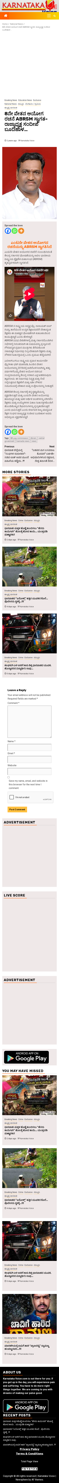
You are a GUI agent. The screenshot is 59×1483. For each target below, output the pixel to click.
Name (11, 741)
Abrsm (33, 438)
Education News (25, 100)
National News (11, 104)
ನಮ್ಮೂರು (21, 104)
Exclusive (37, 100)
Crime (20, 520)
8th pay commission (19, 438)
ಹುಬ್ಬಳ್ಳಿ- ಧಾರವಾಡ (11, 108)
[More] (21, 231)
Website (12, 765)
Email (11, 753)
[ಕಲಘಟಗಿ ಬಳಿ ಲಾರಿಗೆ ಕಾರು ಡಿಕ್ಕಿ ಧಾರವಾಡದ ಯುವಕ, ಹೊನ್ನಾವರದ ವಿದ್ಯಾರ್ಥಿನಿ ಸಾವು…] (29, 633)
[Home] (5, 16)
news (34, 441)
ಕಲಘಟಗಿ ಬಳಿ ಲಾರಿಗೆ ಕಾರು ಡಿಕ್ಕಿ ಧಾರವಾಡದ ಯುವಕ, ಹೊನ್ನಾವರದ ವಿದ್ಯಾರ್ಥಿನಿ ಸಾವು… (28, 667)
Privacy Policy (29, 1449)
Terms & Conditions (29, 1453)
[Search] (54, 16)
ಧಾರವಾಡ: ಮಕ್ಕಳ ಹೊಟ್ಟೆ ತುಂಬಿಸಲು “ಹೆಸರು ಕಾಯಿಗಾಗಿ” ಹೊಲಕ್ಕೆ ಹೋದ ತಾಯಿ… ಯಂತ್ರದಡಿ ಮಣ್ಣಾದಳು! (26, 531)
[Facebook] (8, 231)
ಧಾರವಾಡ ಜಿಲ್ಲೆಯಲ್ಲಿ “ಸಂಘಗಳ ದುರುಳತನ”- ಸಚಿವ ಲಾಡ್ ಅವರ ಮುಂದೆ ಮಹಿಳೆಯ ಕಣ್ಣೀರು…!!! (17, 453)
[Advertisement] (29, 65)
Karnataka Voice (27, 141)
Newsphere (22, 1479)
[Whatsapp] (14, 231)
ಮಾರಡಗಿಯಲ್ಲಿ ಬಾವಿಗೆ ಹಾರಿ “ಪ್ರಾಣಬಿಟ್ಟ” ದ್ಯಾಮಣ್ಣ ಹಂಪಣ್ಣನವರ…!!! (29, 1444)
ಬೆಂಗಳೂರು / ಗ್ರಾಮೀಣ (33, 104)
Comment (13, 703)
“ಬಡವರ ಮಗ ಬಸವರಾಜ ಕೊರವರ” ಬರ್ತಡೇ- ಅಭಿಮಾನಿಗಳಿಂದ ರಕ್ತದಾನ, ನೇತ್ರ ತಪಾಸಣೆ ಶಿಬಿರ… (42, 453)
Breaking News (11, 100)
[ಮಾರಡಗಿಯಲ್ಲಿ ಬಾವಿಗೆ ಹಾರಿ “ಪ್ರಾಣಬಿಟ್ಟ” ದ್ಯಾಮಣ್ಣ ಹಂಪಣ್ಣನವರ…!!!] (29, 1314)
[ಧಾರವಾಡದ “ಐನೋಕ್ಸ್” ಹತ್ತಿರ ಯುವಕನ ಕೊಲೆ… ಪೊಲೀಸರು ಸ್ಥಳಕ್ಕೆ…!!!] (29, 566)
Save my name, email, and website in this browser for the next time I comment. (28, 784)
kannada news (23, 441)
